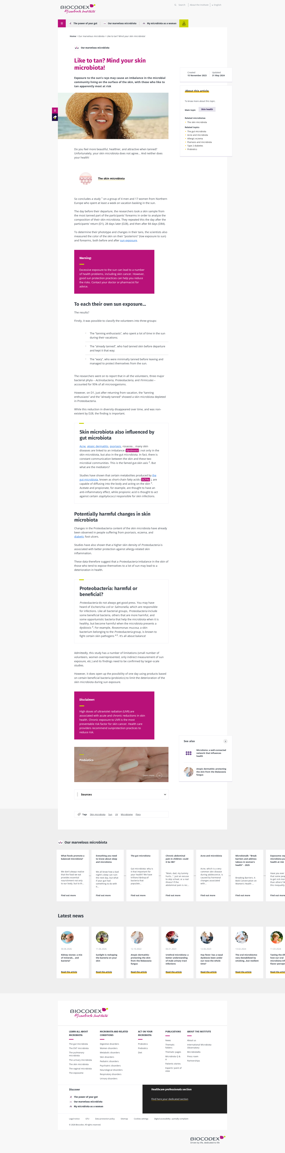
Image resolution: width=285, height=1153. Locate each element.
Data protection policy (105, 1118)
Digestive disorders (109, 1043)
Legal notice (74, 1118)
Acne (83, 446)
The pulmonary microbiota (76, 1054)
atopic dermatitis (97, 446)
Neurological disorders (111, 1069)
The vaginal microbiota (80, 1068)
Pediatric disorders (109, 1061)
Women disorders (109, 1048)
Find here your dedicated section (169, 1099)
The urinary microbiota (80, 1060)
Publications (173, 1031)
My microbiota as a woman (161, 23)
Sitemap (124, 1118)
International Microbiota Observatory (199, 1046)
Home (73, 36)
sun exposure (128, 240)
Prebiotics (143, 1048)
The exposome (76, 1072)
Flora (138, 814)
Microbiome (127, 814)
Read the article (69, 971)
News (168, 1040)
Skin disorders (107, 1057)
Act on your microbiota (145, 1033)
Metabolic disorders (110, 1052)
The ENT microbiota (79, 1048)
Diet (140, 1052)
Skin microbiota (97, 814)
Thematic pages (173, 1052)
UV (116, 814)
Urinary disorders (108, 1078)
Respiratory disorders (110, 1074)
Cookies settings (141, 1118)
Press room (192, 1056)
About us (191, 1040)
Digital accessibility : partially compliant (171, 1118)
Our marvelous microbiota (122, 23)
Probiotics (192, 149)
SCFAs (145, 479)
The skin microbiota (197, 122)
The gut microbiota (196, 131)
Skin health (207, 109)
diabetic (79, 536)
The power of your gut (85, 23)
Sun (110, 814)
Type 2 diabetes (195, 145)
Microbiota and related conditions (114, 1033)
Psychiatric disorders (110, 1065)
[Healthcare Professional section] (183, 23)
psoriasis (115, 446)
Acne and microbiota (197, 135)
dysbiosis (132, 450)
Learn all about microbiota (78, 1033)
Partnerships (193, 1060)
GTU (87, 1118)
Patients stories (173, 1063)
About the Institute (199, 4)
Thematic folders (170, 1046)
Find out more (68, 895)
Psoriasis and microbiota (199, 142)
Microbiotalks (194, 1052)
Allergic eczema (195, 138)
